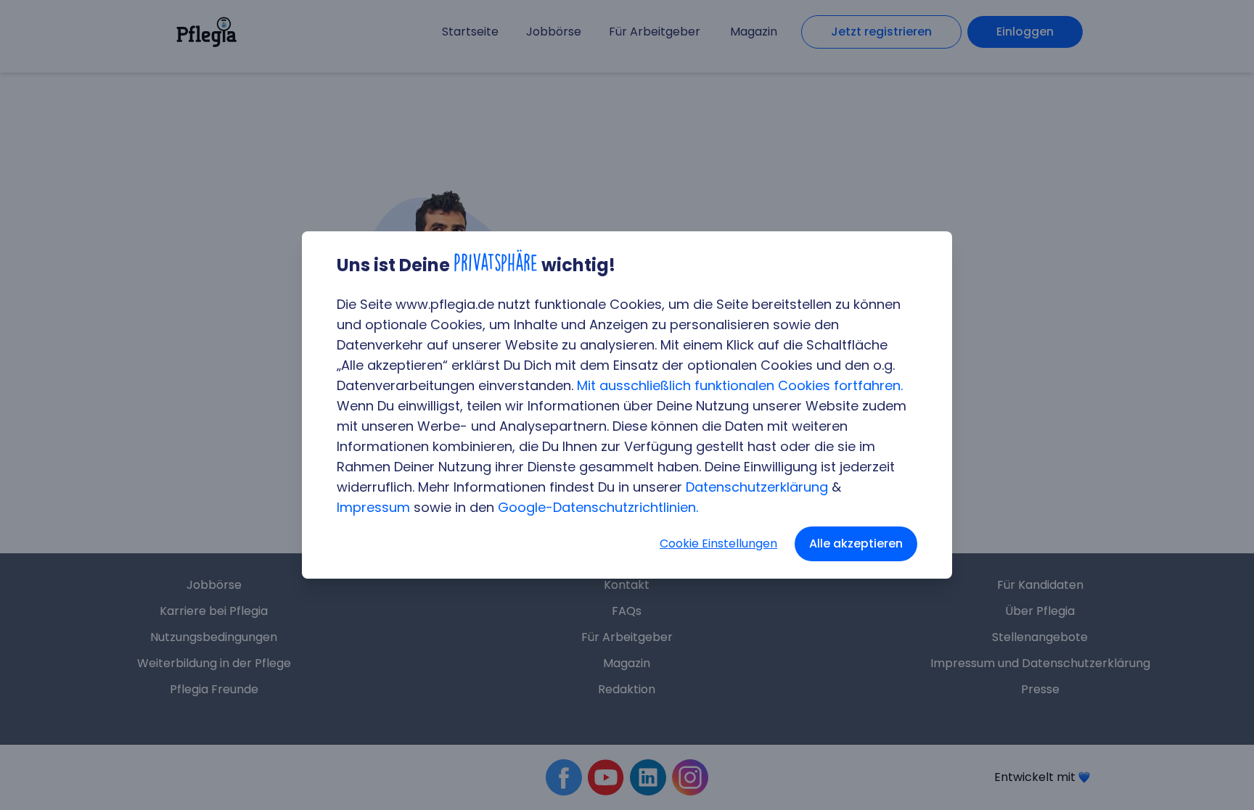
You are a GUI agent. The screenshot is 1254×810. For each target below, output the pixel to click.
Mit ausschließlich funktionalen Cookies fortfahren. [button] (740, 385)
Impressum (373, 507)
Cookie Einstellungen (718, 543)
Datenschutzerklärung (757, 487)
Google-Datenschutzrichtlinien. (598, 507)
